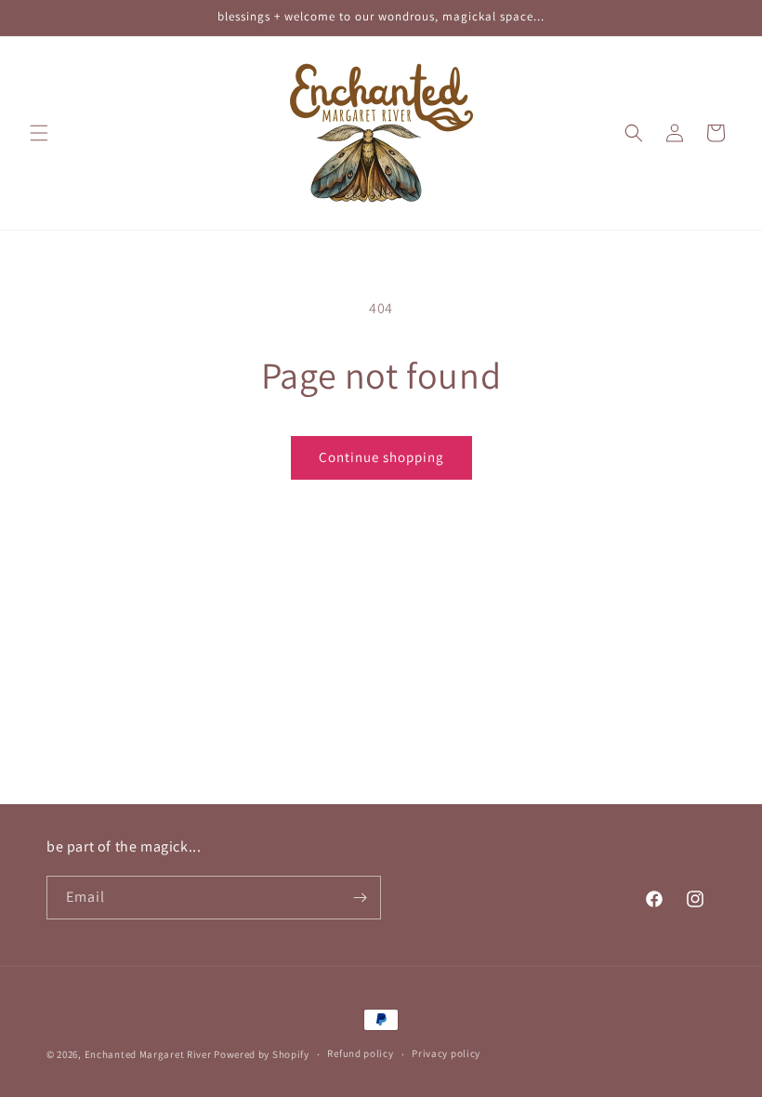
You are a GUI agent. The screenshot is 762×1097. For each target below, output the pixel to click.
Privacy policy (446, 1053)
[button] (39, 132)
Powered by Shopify (261, 1054)
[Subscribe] (359, 897)
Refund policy (360, 1053)
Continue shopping (381, 457)
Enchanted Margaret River (148, 1054)
